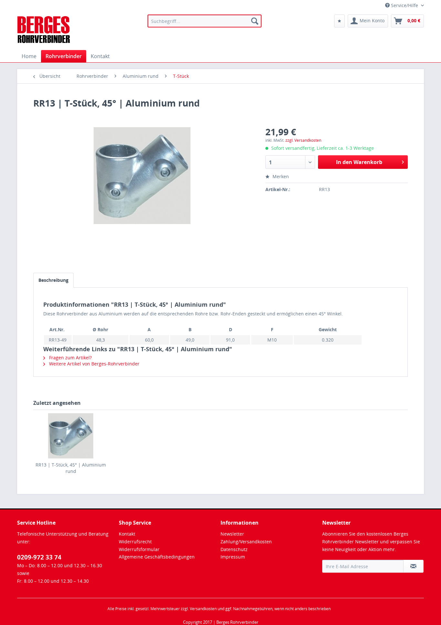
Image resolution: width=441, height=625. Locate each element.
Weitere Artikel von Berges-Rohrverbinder (93, 364)
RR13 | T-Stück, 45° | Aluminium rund (71, 468)
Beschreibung (53, 280)
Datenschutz (234, 549)
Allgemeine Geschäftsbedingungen (157, 557)
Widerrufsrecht (135, 541)
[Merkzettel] (339, 21)
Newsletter (232, 534)
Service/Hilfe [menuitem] (404, 5)
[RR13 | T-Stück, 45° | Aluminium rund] (70, 435)
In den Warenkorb (359, 162)
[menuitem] (205, 21)
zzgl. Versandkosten (303, 140)
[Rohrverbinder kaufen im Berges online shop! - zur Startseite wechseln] (44, 31)
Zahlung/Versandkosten (246, 541)
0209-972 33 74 (39, 557)
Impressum (233, 557)
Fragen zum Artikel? (70, 357)
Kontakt (127, 534)
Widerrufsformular (139, 549)
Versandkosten (203, 608)
